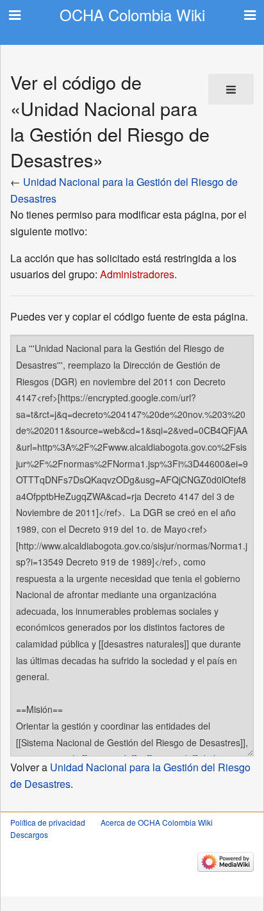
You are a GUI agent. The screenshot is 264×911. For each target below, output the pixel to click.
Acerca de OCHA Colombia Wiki (157, 822)
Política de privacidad (47, 822)
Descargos (29, 834)
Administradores (137, 274)
